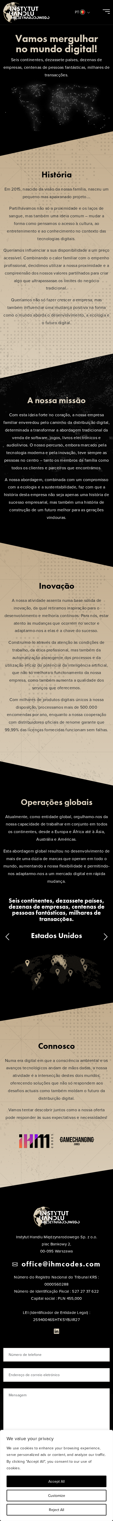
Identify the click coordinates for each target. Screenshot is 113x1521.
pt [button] (77, 12)
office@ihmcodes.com (60, 1264)
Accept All (56, 1481)
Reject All (56, 1509)
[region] (56, 1475)
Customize (56, 1495)
